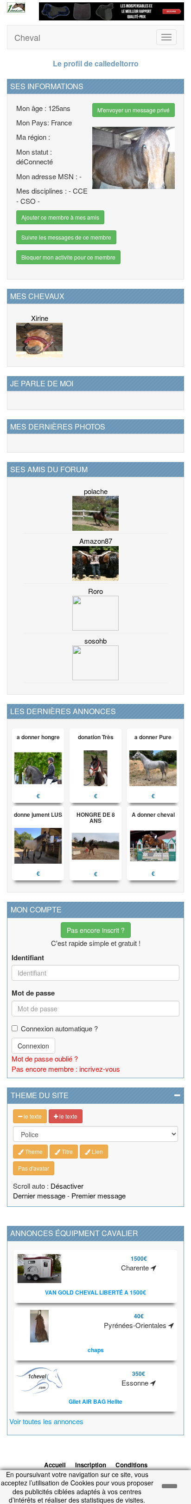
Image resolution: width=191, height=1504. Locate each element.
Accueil (55, 1464)
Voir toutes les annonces (46, 1421)
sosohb (95, 640)
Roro (95, 591)
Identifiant (28, 958)
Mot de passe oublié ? (45, 1058)
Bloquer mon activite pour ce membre (68, 257)
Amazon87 (95, 541)
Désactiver (67, 1186)
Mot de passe (33, 993)
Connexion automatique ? (59, 1028)
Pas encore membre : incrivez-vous (66, 1069)
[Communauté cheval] (16, 7)
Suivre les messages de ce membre (66, 237)
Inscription (90, 1464)
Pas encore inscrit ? (96, 930)
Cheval (27, 37)
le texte (32, 1116)
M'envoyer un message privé (133, 110)
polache (96, 491)
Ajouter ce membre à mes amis (60, 217)
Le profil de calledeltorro (96, 63)
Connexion (33, 1045)
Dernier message (39, 1195)
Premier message (98, 1195)
